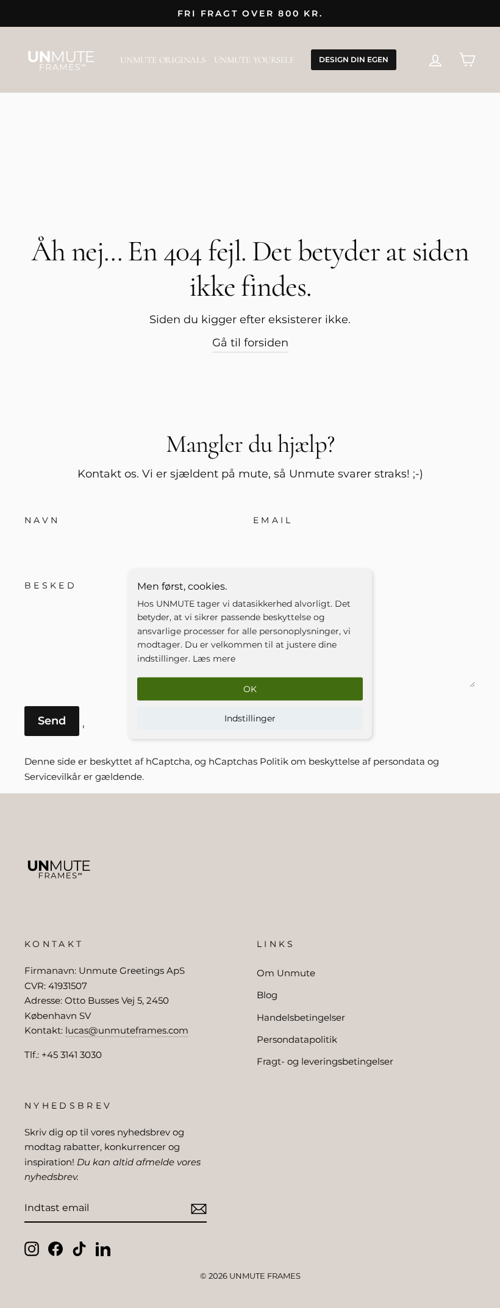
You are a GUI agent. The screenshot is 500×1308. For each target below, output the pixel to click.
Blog (267, 995)
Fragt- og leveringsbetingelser (325, 1061)
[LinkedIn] (103, 1248)
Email (273, 520)
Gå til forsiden (250, 342)
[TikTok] (79, 1248)
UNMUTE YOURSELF (254, 59)
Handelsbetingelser (301, 1017)
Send (52, 720)
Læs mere (214, 657)
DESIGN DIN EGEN (353, 59)
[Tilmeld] (199, 1208)
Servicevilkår (52, 776)
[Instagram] (31, 1248)
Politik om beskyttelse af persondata (342, 761)
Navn (42, 520)
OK (250, 689)
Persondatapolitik (297, 1039)
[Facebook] (55, 1248)
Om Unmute (286, 973)
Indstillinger (250, 718)
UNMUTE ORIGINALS (162, 59)
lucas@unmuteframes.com (126, 1030)
